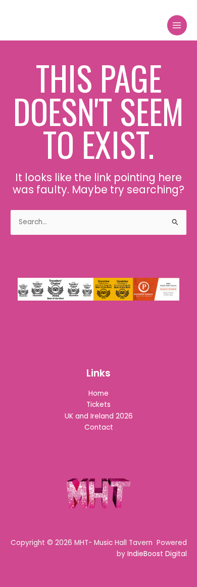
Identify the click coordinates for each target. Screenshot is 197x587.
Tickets (98, 404)
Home (98, 393)
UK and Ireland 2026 (99, 416)
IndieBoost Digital (157, 554)
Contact (98, 427)
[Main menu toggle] (177, 25)
